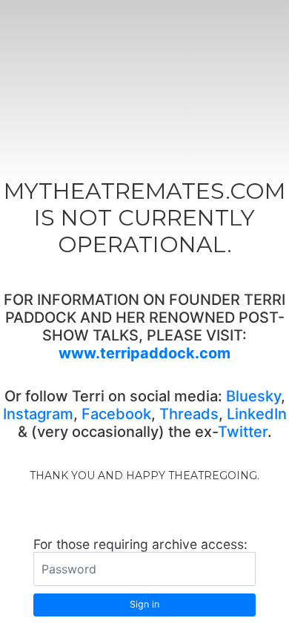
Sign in (144, 604)
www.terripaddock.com (144, 353)
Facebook (116, 414)
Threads (189, 414)
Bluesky (253, 396)
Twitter (243, 432)
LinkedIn (257, 414)
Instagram (38, 414)
